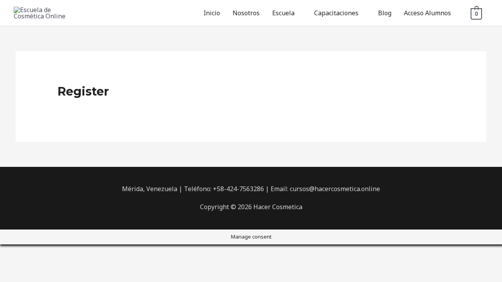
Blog (384, 13)
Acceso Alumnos (427, 13)
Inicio (212, 13)
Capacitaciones (336, 13)
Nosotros (246, 13)
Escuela (283, 13)
